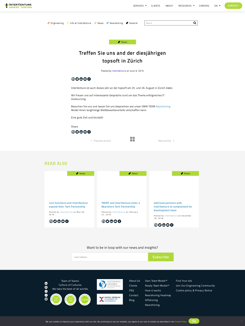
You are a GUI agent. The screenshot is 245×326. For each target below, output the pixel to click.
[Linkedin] (81, 79)
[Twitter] (77, 79)
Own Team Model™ (156, 281)
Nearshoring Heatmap (158, 295)
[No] (241, 321)
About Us (134, 281)
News (100, 23)
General (133, 23)
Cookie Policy (181, 321)
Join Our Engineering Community (195, 285)
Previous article (102, 140)
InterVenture (119, 70)
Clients (155, 5)
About (169, 5)
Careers (204, 5)
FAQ (131, 290)
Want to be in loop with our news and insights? (122, 247)
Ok (194, 321)
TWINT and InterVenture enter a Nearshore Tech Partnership (121, 204)
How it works (153, 290)
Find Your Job (184, 281)
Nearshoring (116, 23)
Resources (185, 5)
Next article (164, 140)
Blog (132, 300)
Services (138, 5)
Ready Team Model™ (157, 285)
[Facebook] (73, 79)
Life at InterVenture (80, 23)
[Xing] (89, 79)
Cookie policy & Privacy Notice (194, 290)
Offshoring (151, 300)
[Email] (85, 79)
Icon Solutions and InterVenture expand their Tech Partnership (68, 204)
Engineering (57, 23)
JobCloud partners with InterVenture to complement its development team (173, 206)
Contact (233, 6)
